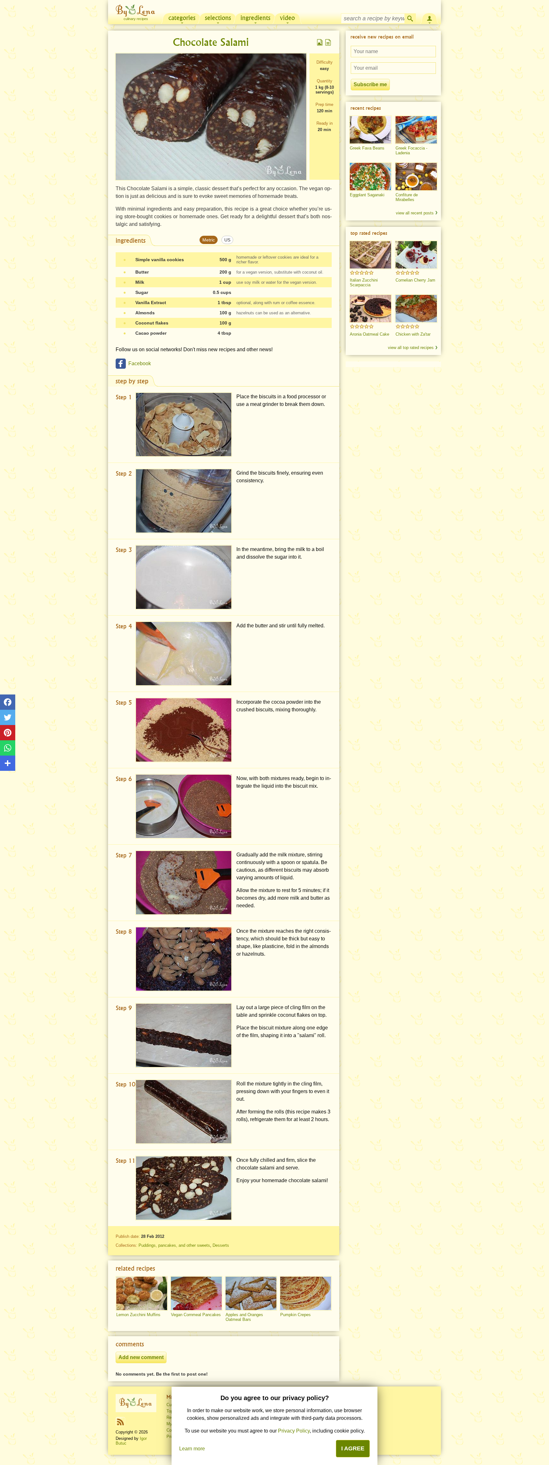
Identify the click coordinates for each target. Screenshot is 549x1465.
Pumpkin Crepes (295, 1314)
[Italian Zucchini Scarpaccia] (370, 255)
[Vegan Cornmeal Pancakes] (196, 1293)
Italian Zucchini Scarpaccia (364, 282)
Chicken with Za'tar (413, 334)
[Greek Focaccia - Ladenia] (416, 129)
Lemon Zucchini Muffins (138, 1314)
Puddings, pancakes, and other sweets (174, 1245)
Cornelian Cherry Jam (415, 280)
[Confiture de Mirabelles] (416, 176)
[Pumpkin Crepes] (305, 1293)
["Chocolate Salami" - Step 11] (183, 1188)
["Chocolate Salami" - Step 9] (183, 1035)
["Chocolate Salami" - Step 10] (183, 1111)
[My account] (429, 17)
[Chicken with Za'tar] (416, 308)
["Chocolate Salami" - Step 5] (183, 730)
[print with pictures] (320, 42)
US (227, 239)
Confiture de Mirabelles (407, 197)
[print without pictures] (328, 42)
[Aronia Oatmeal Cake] (370, 308)
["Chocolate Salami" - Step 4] (183, 653)
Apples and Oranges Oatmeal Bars (244, 1317)
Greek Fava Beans (367, 148)
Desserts (221, 1245)
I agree (352, 1448)
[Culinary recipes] (136, 1403)
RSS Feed (120, 1422)
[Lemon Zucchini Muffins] (141, 1293)
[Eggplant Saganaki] (370, 176)
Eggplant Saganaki (367, 194)
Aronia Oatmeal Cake (369, 334)
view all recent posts (415, 213)
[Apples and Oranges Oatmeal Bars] (251, 1293)
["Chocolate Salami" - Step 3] (183, 577)
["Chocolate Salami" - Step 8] (183, 959)
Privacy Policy (294, 1431)
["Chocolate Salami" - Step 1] (183, 424)
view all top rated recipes (411, 347)
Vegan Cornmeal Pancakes (196, 1314)
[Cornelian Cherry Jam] (416, 255)
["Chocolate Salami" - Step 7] (183, 882)
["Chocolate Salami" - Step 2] (183, 501)
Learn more (192, 1448)
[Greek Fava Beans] (370, 129)
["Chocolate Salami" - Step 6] (183, 806)
